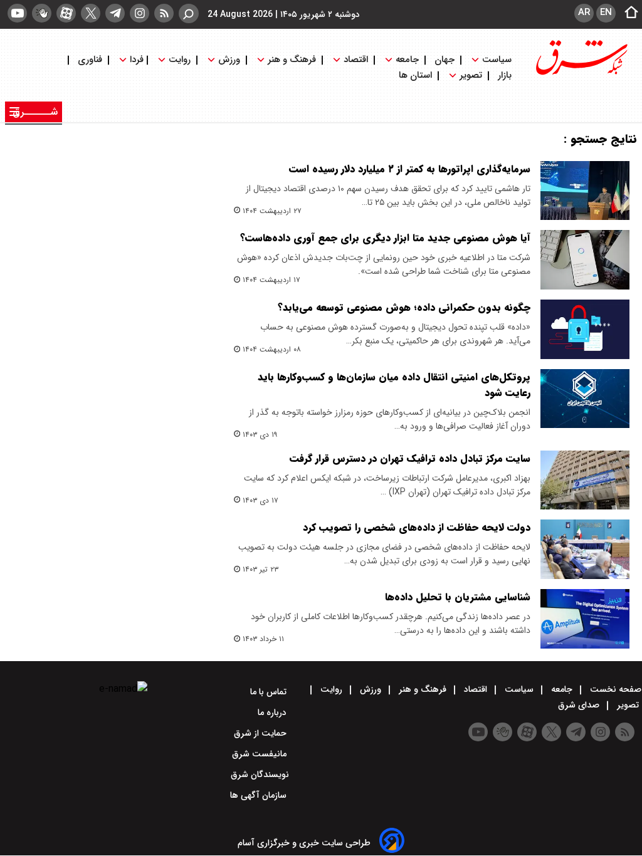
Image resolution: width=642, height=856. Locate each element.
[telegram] (115, 13)
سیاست (497, 60)
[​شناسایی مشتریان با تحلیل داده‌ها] (584, 619)
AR (584, 12)
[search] (189, 13)
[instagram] (139, 13)
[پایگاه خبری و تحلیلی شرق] (580, 73)
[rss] (164, 13)
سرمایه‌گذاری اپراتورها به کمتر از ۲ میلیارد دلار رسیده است (409, 169)
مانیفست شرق (260, 754)
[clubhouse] (41, 13)
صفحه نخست (614, 689)
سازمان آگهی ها (259, 795)
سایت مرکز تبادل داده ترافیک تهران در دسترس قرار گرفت (410, 458)
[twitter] (90, 13)
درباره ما (273, 712)
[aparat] (66, 13)
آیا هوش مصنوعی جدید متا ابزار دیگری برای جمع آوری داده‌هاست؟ (385, 238)
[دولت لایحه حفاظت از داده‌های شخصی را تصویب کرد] (584, 549)
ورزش (229, 60)
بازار (504, 75)
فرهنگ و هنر (291, 60)
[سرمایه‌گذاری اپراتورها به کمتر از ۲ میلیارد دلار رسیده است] (584, 191)
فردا (135, 60)
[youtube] (17, 13)
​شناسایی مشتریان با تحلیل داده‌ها (457, 597)
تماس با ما (269, 692)
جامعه (407, 60)
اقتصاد (356, 60)
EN (606, 12)
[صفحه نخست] (627, 13)
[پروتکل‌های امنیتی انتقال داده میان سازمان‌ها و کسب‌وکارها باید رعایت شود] (584, 399)
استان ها (416, 75)
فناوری (90, 60)
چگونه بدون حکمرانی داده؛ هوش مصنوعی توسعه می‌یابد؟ (404, 307)
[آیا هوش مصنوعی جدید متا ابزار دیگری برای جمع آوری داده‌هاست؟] (584, 260)
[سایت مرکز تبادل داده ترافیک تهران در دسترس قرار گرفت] (584, 480)
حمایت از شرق (261, 733)
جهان (444, 60)
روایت (179, 60)
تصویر (471, 75)
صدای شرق (580, 705)
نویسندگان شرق (260, 774)
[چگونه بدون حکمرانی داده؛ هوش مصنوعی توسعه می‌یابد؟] (584, 329)
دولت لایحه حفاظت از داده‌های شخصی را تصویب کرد (416, 527)
